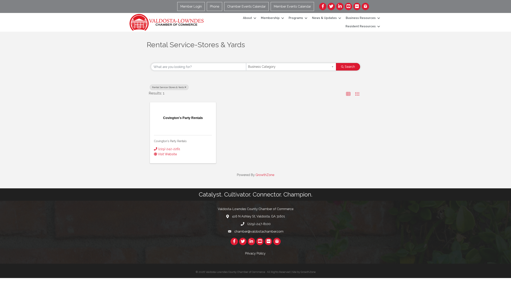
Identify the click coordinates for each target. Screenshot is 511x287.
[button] (348, 94)
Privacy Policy (255, 253)
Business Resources (361, 18)
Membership (270, 18)
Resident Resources (361, 26)
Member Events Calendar (292, 6)
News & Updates (324, 18)
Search (350, 67)
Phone (214, 6)
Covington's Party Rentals (170, 141)
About (247, 18)
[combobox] (291, 67)
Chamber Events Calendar (246, 6)
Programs (296, 18)
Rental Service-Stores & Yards (168, 87)
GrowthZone (265, 175)
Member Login (191, 6)
